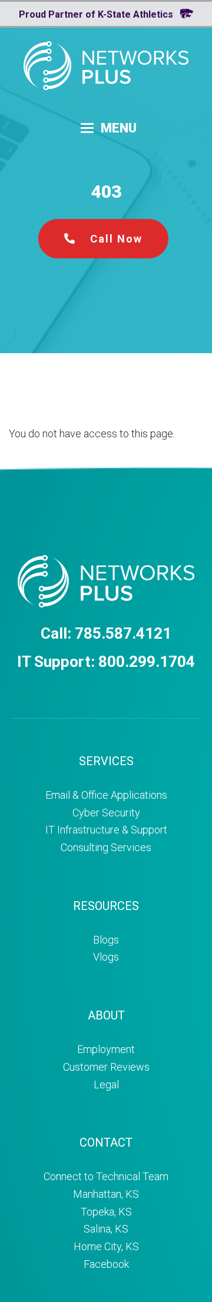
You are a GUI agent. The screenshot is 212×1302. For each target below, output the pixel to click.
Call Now (115, 238)
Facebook (106, 1264)
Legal (106, 1084)
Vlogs (106, 957)
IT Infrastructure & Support (106, 829)
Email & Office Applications (106, 795)
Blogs (106, 940)
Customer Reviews (106, 1067)
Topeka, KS (106, 1211)
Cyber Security (106, 812)
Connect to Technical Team (106, 1176)
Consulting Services (106, 847)
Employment (106, 1049)
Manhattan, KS (106, 1194)
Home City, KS (106, 1246)
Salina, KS (106, 1229)
